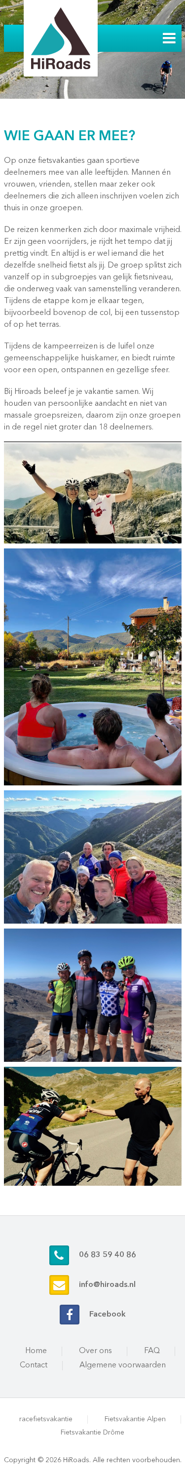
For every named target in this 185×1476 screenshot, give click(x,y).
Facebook (107, 1315)
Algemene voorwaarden (122, 1365)
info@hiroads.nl (107, 1285)
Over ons (95, 1351)
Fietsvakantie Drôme (92, 1432)
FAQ (152, 1351)
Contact (33, 1365)
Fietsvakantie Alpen (135, 1419)
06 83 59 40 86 (107, 1255)
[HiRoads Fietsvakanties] (60, 38)
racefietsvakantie (46, 1419)
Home (36, 1351)
